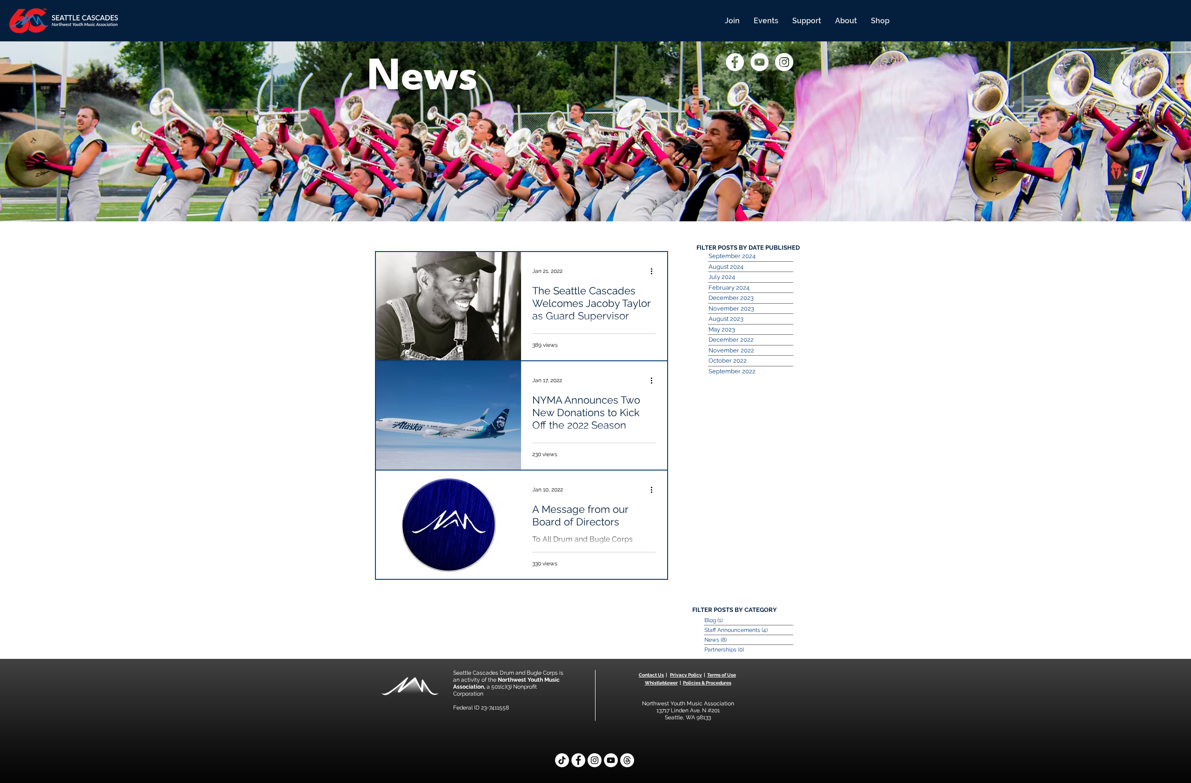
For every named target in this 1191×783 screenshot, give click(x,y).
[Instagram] (595, 760)
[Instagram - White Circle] (784, 62)
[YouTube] (611, 760)
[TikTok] (562, 760)
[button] (732, 20)
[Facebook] (578, 760)
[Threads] (627, 760)
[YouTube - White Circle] (759, 62)
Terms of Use (721, 674)
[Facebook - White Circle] (735, 62)
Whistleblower (661, 682)
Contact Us (651, 674)
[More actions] (654, 271)
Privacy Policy (686, 674)
